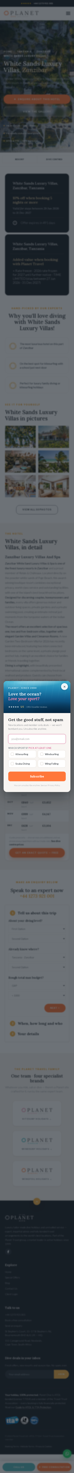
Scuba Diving (22, 763)
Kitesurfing (21, 754)
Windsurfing (52, 754)
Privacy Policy (54, 785)
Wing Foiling (52, 763)
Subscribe (37, 776)
